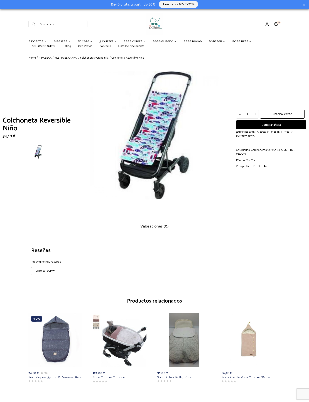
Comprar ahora (271, 125)
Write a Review (45, 271)
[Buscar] (33, 24)
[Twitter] (259, 166)
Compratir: (243, 166)
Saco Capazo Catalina (109, 377)
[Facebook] (254, 166)
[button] (276, 24)
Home (32, 57)
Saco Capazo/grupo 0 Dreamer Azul (55, 377)
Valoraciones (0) (154, 226)
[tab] (154, 226)
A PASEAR (45, 57)
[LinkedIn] (265, 166)
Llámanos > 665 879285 (178, 4)
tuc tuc (251, 160)
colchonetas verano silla (94, 57)
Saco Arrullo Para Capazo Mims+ (246, 377)
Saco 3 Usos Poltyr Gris (174, 377)
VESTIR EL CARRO (65, 57)
